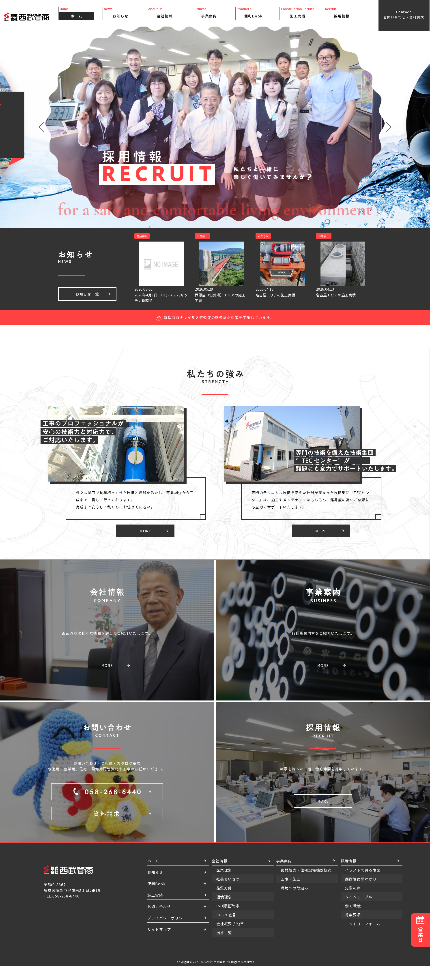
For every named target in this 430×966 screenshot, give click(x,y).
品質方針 (164, 29)
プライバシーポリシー (167, 918)
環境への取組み (209, 32)
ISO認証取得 (164, 36)
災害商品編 (253, 25)
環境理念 (164, 32)
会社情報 (165, 16)
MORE (145, 530)
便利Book (253, 16)
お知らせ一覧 (87, 294)
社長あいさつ (165, 22)
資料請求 (107, 814)
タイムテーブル (373, 32)
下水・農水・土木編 (253, 32)
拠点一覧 (164, 47)
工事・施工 (209, 29)
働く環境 (367, 36)
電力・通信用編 (253, 36)
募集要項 (367, 40)
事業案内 (209, 16)
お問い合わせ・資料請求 (403, 14)
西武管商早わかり (375, 25)
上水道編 (253, 29)
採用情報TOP (341, 22)
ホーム (76, 16)
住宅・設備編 (253, 22)
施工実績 (297, 16)
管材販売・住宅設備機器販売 (209, 23)
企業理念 (164, 25)
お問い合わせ (159, 906)
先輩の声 (367, 29)
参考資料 (253, 40)
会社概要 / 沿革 (164, 43)
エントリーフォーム (376, 43)
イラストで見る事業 (377, 22)
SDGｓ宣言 (165, 40)
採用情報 (342, 16)
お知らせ (120, 16)
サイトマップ (159, 929)
